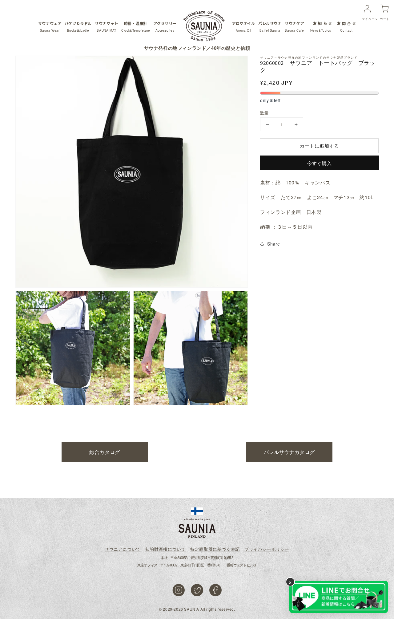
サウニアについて (123, 549)
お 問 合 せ (346, 27)
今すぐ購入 (319, 163)
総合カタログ (104, 451)
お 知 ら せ (321, 27)
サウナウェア (50, 27)
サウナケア (294, 27)
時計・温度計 (135, 27)
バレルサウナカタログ (289, 451)
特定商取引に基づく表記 (215, 549)
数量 (264, 113)
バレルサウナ (270, 27)
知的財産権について (165, 549)
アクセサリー (164, 27)
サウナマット (106, 27)
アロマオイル (243, 27)
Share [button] (273, 244)
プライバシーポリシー (266, 549)
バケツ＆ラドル (78, 27)
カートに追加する (319, 145)
